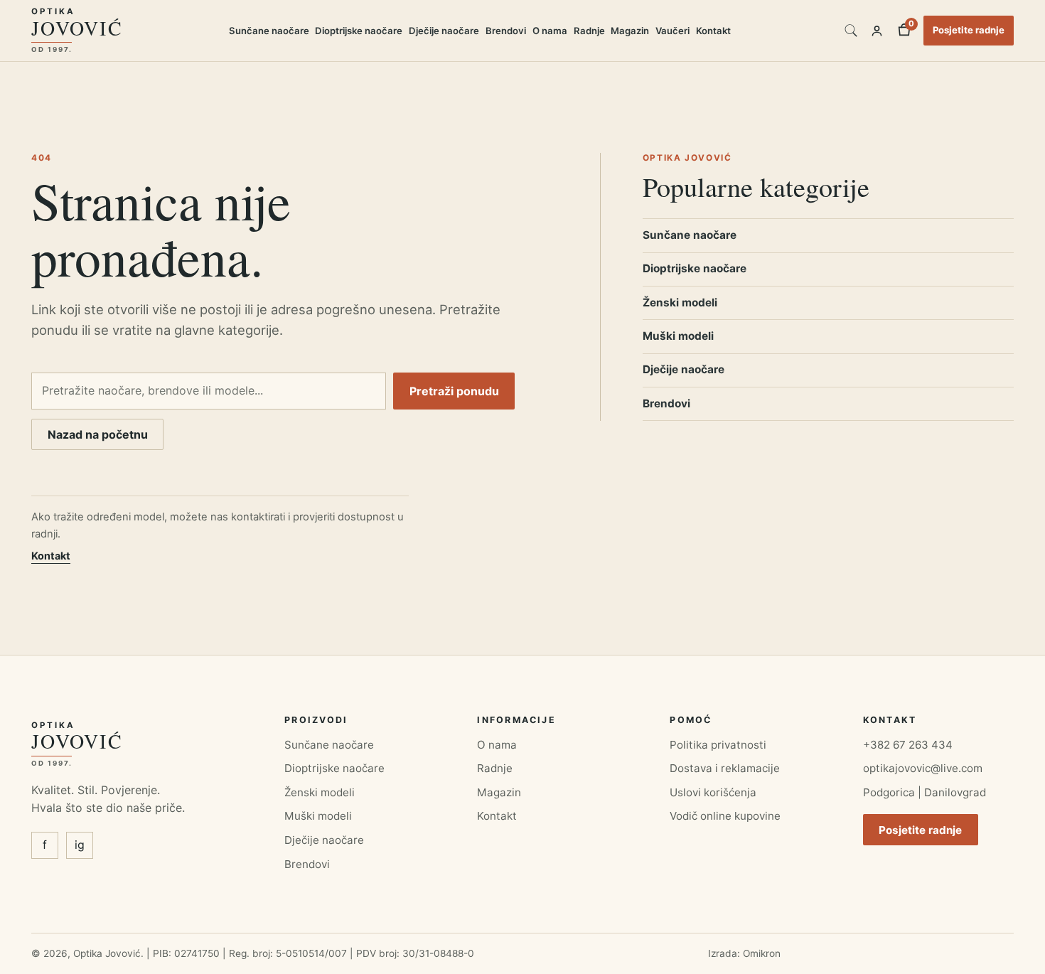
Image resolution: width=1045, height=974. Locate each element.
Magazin (630, 30)
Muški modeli (678, 336)
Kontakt (713, 30)
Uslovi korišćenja (713, 792)
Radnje (589, 30)
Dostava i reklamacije (725, 768)
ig (80, 844)
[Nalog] (876, 31)
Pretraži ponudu (454, 391)
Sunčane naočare (269, 30)
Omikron (762, 953)
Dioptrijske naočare (358, 30)
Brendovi (506, 30)
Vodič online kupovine (725, 816)
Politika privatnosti (718, 744)
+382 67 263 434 (908, 744)
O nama (549, 30)
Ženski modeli (680, 302)
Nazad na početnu (98, 434)
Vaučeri (672, 30)
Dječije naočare (444, 30)
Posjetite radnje (968, 30)
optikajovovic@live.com (922, 768)
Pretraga (851, 30)
